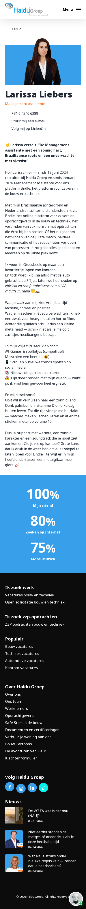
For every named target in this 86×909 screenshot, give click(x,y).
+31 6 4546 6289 (24, 113)
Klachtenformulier (21, 758)
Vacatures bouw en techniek (29, 595)
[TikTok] (43, 787)
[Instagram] (21, 788)
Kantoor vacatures (21, 667)
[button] (72, 9)
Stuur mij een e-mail (28, 121)
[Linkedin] (32, 787)
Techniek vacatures (22, 653)
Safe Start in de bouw (23, 722)
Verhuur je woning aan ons (28, 736)
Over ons (13, 694)
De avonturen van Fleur (25, 750)
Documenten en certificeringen (32, 729)
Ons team (13, 701)
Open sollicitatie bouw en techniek (35, 602)
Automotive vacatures (24, 660)
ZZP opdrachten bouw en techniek (34, 624)
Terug (16, 29)
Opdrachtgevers (19, 715)
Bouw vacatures (19, 646)
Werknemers (16, 708)
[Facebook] (9, 786)
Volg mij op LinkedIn (28, 128)
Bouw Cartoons (18, 743)
